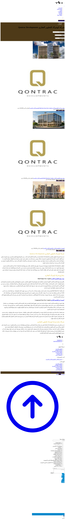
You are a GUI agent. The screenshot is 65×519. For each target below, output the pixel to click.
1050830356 (59, 340)
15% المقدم (61, 249)
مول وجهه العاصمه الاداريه (57, 278)
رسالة (57, 110)
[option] (31, 442)
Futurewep (60, 373)
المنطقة (62, 33)
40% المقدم (61, 109)
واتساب (60, 110)
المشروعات (59, 9)
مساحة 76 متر (49, 249)
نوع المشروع (61, 37)
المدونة (60, 13)
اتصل (63, 110)
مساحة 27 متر (56, 109)
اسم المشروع (61, 30)
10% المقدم (61, 179)
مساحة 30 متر (49, 179)
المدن (61, 10)
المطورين (60, 11)
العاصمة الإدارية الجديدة (34, 108)
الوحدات (60, 12)
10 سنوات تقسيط (55, 179)
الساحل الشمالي (58, 350)
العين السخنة (59, 353)
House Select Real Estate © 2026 (57, 371)
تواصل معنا (59, 15)
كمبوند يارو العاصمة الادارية (58, 248)
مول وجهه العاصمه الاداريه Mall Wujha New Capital (53, 178)
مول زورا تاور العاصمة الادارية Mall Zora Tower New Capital (52, 108)
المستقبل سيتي (58, 355)
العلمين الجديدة (59, 352)
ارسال (52, 472)
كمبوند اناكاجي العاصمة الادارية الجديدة (54, 359)
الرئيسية (60, 7)
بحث (63, 40)
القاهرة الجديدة (59, 349)
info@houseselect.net (57, 341)
